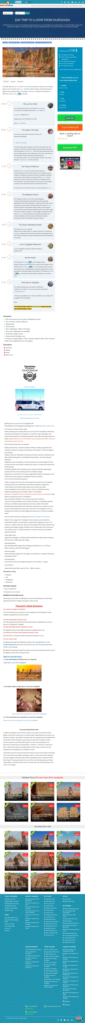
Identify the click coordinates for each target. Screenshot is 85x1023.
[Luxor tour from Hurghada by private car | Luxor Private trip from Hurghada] (25, 76)
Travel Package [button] (73, 5)
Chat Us (78, 1018)
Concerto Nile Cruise (69, 938)
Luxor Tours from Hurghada (43, 42)
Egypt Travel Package (12, 908)
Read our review (29, 387)
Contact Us (8, 928)
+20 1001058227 (32, 1006)
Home (33, 5)
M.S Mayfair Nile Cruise (70, 933)
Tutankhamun (28, 151)
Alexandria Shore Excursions (30, 952)
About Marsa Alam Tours (11, 917)
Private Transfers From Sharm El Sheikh (32, 911)
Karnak (14, 94)
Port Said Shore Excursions (34, 949)
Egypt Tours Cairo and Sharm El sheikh (51, 986)
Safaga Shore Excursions (33, 956)
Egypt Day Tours (14, 42)
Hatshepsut (32, 91)
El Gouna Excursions (51, 908)
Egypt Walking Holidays (52, 971)
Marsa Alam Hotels (69, 901)
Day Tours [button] (38, 5)
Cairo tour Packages (51, 962)
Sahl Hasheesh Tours (51, 930)
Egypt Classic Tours (51, 954)
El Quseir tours (50, 910)
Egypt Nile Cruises (11, 906)
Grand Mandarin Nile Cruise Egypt (69, 911)
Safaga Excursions (51, 928)
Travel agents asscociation (42, 516)
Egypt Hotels (9, 910)
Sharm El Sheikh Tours (52, 933)
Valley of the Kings (21, 143)
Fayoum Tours (49, 912)
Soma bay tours (50, 935)
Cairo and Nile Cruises (52, 949)
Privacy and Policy (9, 924)
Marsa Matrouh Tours (51, 924)
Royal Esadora (68, 921)
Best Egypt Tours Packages (53, 979)
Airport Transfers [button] (46, 5)
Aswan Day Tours (50, 901)
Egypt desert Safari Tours (52, 952)
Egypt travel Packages (51, 973)
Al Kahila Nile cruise (69, 942)
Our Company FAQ (10, 926)
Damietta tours (49, 906)
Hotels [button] (80, 5)
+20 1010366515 (32, 1012)
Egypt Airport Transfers (12, 901)
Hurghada (27, 86)
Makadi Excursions (51, 919)
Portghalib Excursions (51, 926)
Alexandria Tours (50, 899)
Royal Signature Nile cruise (71, 923)
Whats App (30, 1008)
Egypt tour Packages (51, 968)
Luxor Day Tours (50, 917)
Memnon (23, 171)
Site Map (7, 930)
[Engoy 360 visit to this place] (20, 94)
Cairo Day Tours (50, 903)
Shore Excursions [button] (56, 5)
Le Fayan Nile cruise (69, 940)
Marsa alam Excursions (52, 921)
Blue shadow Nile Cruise (70, 919)
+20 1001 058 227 (37, 642)
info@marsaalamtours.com (53, 1006)
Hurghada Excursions (27, 42)
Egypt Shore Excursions (12, 903)
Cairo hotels (67, 899)
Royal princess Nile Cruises (71, 908)
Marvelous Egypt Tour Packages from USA (69, 950)
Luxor (18, 86)
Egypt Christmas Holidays (52, 956)
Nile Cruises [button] (65, 5)
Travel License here (48, 426)
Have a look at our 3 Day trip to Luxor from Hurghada (29, 714)
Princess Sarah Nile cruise (71, 935)
